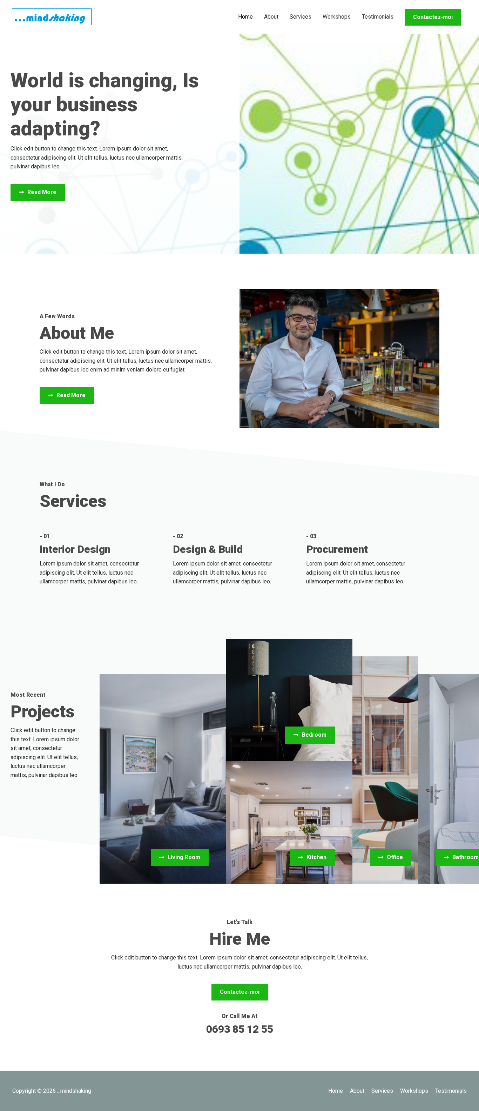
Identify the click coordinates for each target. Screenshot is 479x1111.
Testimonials (377, 16)
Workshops (337, 16)
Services (300, 16)
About (271, 16)
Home (245, 16)
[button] (38, 192)
